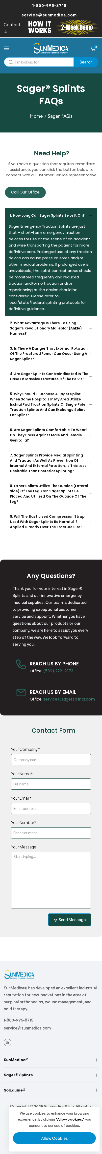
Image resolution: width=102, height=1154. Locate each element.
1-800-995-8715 (18, 1020)
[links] (8, 1042)
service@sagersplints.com (69, 699)
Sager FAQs (60, 116)
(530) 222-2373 (58, 671)
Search (86, 62)
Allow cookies (54, 1138)
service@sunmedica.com (27, 1028)
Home (36, 116)
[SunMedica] (51, 47)
